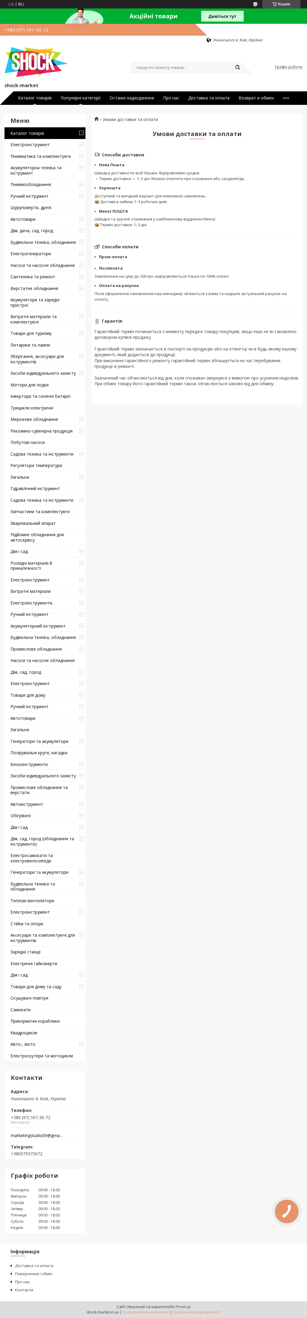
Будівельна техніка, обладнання (43, 242)
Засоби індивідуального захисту (43, 373)
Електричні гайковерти (33, 963)
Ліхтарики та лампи (30, 345)
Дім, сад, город (25, 672)
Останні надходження (132, 98)
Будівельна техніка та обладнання (32, 886)
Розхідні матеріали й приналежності (31, 565)
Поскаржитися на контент (146, 1312)
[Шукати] (237, 67)
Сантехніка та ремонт (32, 276)
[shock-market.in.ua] (36, 62)
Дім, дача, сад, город (31, 230)
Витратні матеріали (30, 591)
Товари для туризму (31, 333)
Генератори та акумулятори (39, 741)
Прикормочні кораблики (35, 1021)
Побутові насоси (27, 442)
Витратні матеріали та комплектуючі (33, 319)
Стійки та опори (26, 923)
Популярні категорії (81, 98)
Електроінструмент (30, 144)
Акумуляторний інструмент (38, 626)
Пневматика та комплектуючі (40, 156)
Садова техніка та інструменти (41, 454)
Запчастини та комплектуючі (40, 511)
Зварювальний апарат (33, 523)
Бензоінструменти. (29, 764)
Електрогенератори (30, 253)
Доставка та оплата (209, 98)
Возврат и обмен (256, 98)
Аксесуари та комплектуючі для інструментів (42, 937)
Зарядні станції (25, 952)
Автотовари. (23, 219)
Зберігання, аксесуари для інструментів (37, 359)
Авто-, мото (22, 1044)
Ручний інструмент (29, 196)
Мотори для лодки (29, 385)
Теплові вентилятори (32, 900)
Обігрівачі (20, 815)
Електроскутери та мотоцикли (41, 1056)
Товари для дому (27, 695)
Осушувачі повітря (29, 998)
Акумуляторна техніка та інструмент (35, 170)
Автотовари (22, 718)
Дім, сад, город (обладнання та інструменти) (42, 841)
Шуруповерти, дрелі (30, 207)
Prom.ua (183, 1306)
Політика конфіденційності (196, 1312)
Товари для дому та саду (35, 986)
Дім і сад (19, 827)
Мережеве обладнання (34, 419)
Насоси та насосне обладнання (42, 265)
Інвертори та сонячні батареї (40, 396)
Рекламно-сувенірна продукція (41, 431)
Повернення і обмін (33, 1273)
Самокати (20, 1009)
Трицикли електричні (31, 408)
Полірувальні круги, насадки (38, 752)
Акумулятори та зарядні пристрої (34, 302)
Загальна (19, 477)
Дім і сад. (19, 551)
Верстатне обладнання (34, 288)
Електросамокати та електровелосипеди (31, 858)
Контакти (24, 1290)
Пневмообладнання (30, 184)
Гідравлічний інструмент (35, 488)
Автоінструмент (26, 804)
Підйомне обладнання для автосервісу (37, 537)
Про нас (171, 98)
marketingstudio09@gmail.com (37, 1135)
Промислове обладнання (36, 649)
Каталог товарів (35, 98)
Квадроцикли (23, 1033)
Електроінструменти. (31, 603)
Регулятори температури (36, 465)
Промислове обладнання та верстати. (39, 790)
